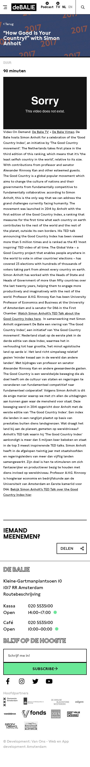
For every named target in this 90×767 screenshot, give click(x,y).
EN (70, 7)
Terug (9, 24)
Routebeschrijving (21, 594)
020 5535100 (40, 605)
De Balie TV (40, 132)
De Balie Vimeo (63, 132)
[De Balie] (23, 7)
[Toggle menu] (5, 7)
